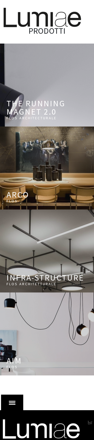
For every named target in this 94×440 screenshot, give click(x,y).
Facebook (90, 422)
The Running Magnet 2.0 (36, 109)
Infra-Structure (45, 279)
